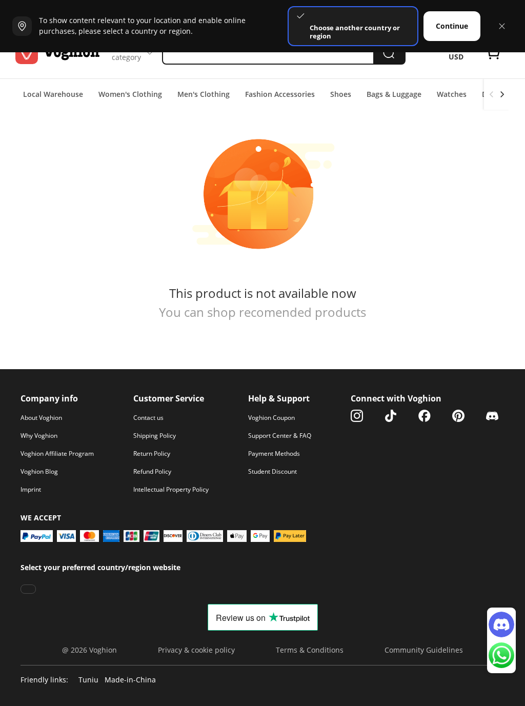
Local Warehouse (53, 94)
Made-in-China (130, 680)
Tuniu (88, 680)
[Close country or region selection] (502, 26)
